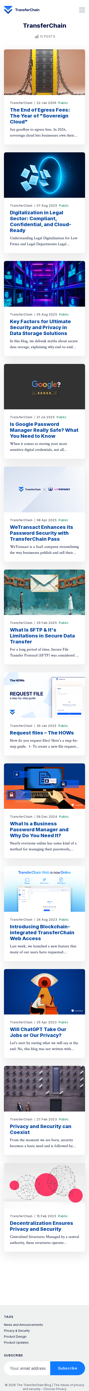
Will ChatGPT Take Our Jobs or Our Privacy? (38, 1032)
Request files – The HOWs (42, 733)
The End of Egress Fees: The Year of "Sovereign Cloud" (40, 116)
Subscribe (67, 1368)
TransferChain (21, 103)
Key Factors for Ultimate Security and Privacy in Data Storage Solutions (40, 327)
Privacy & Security (17, 1330)
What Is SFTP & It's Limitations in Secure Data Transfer (42, 636)
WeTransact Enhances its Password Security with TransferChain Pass (41, 533)
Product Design (15, 1336)
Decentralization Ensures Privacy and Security (41, 1226)
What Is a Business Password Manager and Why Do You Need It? (39, 829)
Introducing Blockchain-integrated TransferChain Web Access (42, 932)
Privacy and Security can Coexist (40, 1129)
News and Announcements (23, 1325)
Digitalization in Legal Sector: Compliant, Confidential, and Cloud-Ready (40, 221)
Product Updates (16, 1342)
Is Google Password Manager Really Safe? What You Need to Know (44, 430)
